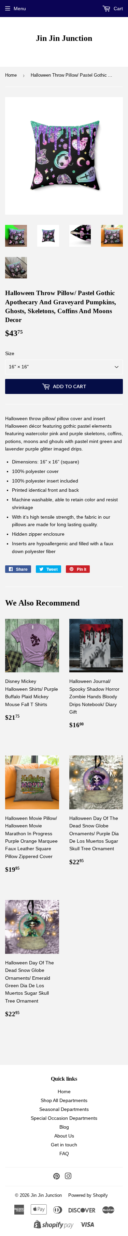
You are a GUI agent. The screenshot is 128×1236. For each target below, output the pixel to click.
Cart (117, 8)
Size (9, 353)
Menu (20, 8)
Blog (64, 1127)
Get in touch (64, 1144)
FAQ (64, 1153)
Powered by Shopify (88, 1195)
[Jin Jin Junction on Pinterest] (56, 1177)
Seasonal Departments (64, 1109)
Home (11, 75)
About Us (64, 1136)
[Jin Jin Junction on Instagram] (68, 1177)
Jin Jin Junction (64, 38)
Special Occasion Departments (64, 1118)
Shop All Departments (64, 1100)
